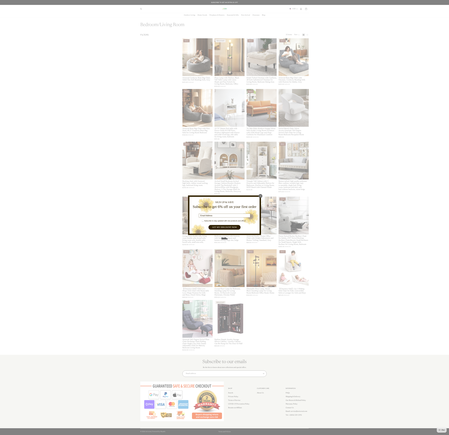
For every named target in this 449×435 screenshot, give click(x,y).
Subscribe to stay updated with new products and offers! (225, 221)
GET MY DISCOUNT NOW (224, 227)
